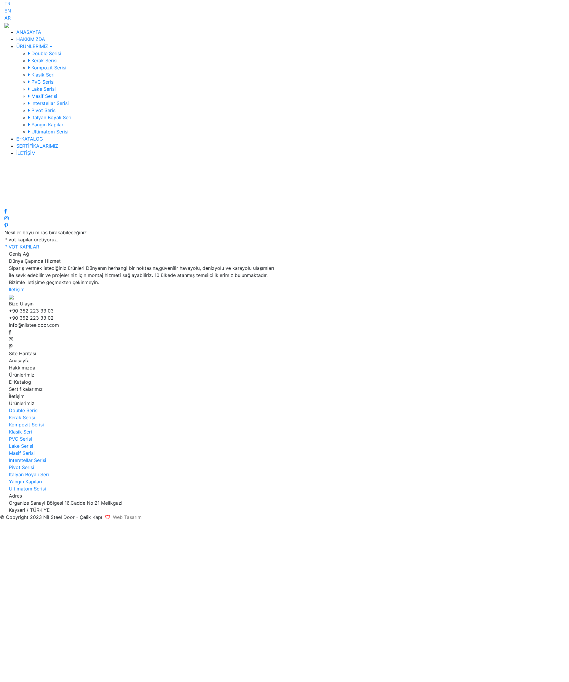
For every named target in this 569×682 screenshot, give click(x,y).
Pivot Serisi (43, 110)
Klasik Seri (42, 75)
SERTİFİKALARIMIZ (37, 146)
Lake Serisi (43, 89)
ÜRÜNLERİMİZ (32, 46)
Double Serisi (45, 53)
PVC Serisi (42, 82)
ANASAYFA (28, 32)
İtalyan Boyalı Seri (50, 117)
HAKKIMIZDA (30, 39)
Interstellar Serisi (49, 103)
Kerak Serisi (43, 60)
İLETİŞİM (26, 153)
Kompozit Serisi (48, 68)
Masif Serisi (43, 96)
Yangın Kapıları (47, 125)
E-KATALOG (29, 139)
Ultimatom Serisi (49, 132)
